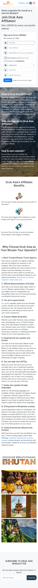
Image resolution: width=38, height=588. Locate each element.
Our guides (5, 303)
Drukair (4, 289)
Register (8, 80)
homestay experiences (17, 438)
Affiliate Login (23, 3)
